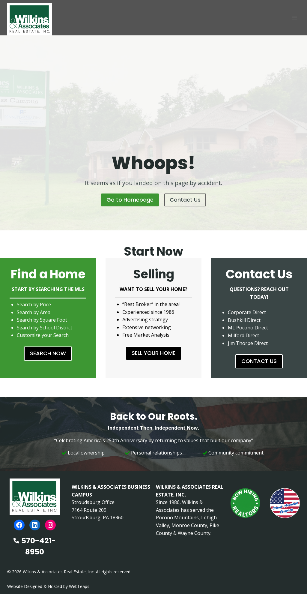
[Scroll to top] (293, 577)
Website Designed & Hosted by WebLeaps (48, 586)
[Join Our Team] (245, 503)
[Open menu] (294, 17)
